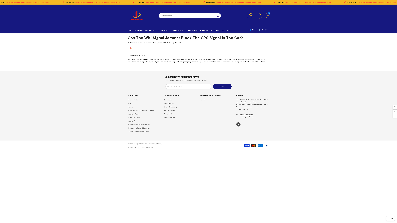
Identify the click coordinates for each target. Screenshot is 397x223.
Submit (222, 86)
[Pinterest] (238, 124)
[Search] (190, 15)
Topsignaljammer (148, 147)
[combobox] (187, 15)
